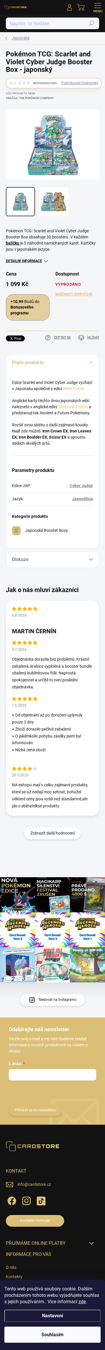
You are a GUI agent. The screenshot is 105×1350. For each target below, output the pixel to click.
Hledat (91, 23)
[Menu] (97, 7)
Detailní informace (24, 261)
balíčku (12, 243)
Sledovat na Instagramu (58, 1000)
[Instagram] (25, 1200)
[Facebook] (11, 1200)
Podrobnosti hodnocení (79, 83)
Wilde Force (73, 388)
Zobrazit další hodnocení (52, 833)
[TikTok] (40, 1200)
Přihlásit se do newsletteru (35, 1110)
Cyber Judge (81, 485)
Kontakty (14, 1276)
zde (82, 1301)
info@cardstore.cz (34, 1184)
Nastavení (52, 1315)
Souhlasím (52, 1334)
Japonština (82, 498)
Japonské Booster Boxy (46, 530)
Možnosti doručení (73, 294)
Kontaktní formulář (35, 1221)
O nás (11, 1267)
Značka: (30, 98)
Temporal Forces (73, 406)
